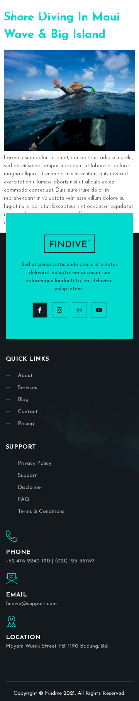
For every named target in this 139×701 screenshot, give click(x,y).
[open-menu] (127, 12)
